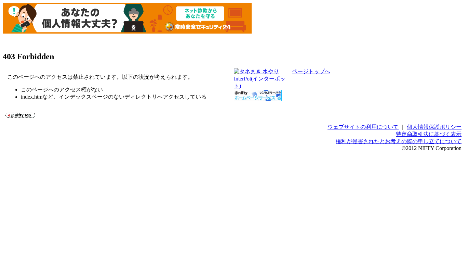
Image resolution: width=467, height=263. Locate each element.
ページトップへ (311, 71)
